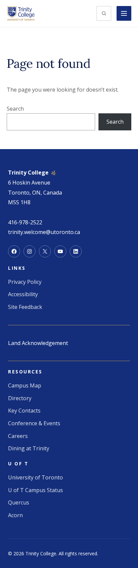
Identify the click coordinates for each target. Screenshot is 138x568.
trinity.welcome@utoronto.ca (44, 232)
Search (15, 108)
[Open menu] (124, 13)
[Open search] (103, 13)
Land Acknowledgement (38, 343)
